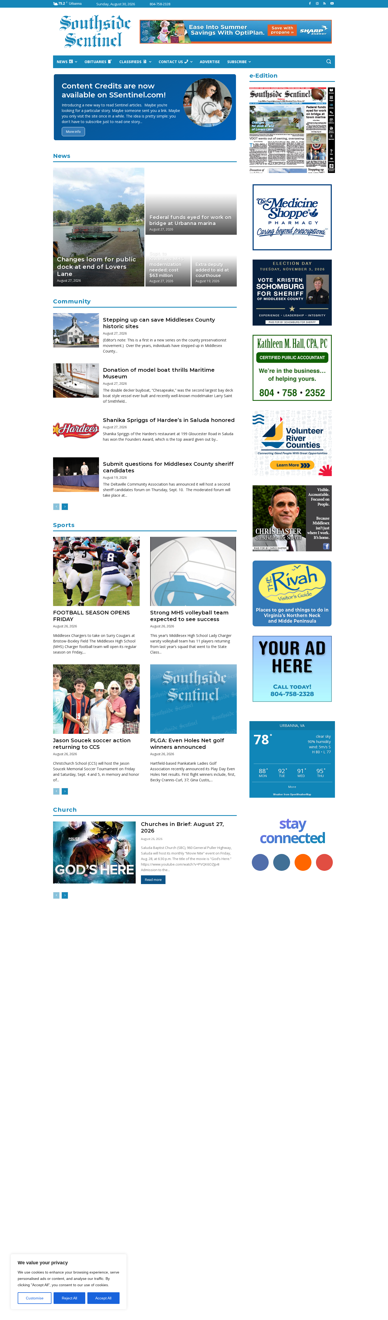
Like (260, 856)
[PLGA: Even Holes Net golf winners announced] (193, 699)
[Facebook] (310, 4)
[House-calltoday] (292, 700)
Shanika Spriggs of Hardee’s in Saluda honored (169, 420)
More (292, 787)
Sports (63, 525)
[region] (69, 1281)
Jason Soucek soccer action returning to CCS (92, 743)
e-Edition (263, 75)
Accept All (103, 1298)
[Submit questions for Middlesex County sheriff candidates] (76, 474)
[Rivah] (292, 625)
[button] (328, 61)
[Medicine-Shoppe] (292, 248)
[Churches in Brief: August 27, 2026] (94, 852)
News (61, 155)
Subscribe (324, 856)
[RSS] (324, 4)
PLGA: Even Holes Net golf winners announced (187, 743)
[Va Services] (292, 474)
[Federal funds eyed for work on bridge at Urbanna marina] (191, 201)
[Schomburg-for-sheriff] (292, 324)
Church (65, 809)
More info (73, 132)
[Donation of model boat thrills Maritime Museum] (76, 380)
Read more (153, 880)
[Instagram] (317, 4)
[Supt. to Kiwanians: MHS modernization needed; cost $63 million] (168, 261)
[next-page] (64, 506)
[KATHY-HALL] (292, 399)
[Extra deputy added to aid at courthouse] (214, 261)
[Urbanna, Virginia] (95, 31)
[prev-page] (56, 506)
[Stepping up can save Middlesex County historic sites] (76, 330)
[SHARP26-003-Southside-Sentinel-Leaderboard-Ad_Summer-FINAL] (236, 32)
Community (72, 301)
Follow (281, 856)
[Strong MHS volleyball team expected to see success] (193, 571)
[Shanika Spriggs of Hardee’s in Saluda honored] (76, 431)
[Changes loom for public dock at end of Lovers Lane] (98, 227)
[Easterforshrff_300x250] (292, 549)
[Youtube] (332, 4)
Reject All (69, 1298)
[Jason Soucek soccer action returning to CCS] (96, 699)
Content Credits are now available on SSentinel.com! (114, 90)
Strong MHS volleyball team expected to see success (189, 615)
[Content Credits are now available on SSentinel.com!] (207, 102)
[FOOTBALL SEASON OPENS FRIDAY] (96, 571)
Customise (35, 1298)
